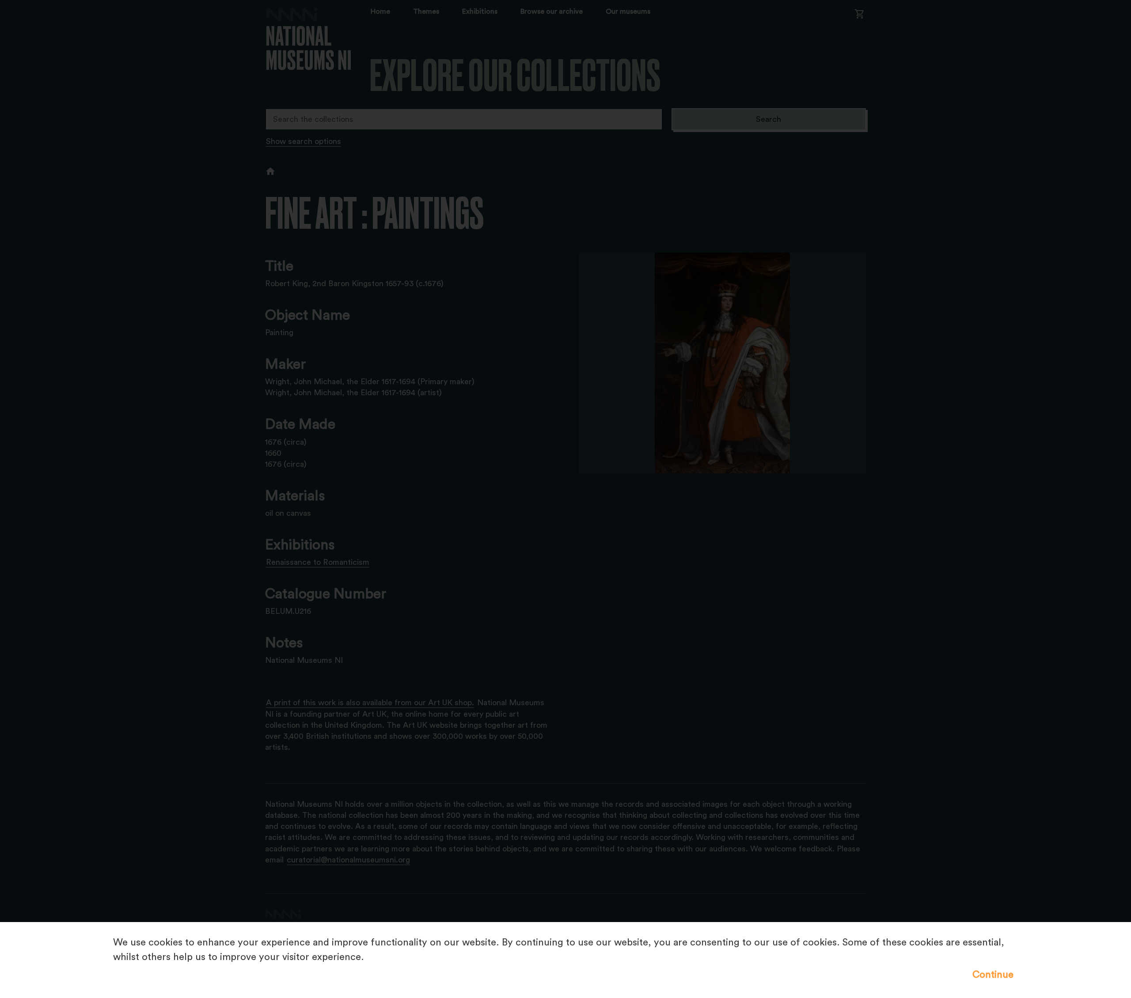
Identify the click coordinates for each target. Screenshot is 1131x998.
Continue (992, 974)
